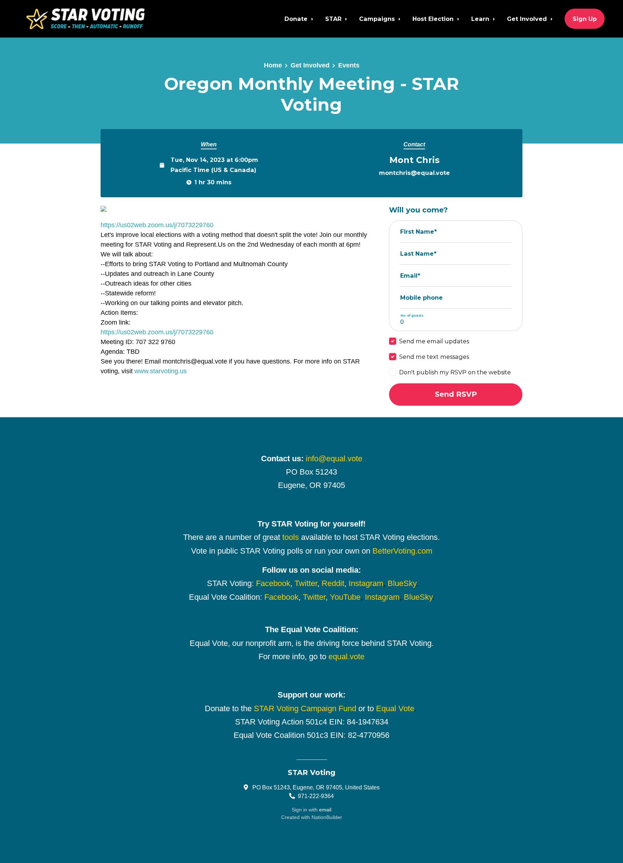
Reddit (333, 583)
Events (348, 65)
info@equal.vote (334, 458)
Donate (296, 18)
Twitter (306, 583)
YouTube (345, 597)
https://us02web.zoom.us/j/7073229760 (157, 225)
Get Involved (528, 18)
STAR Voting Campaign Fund (305, 708)
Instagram (366, 583)
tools (290, 537)
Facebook (273, 583)
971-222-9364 (316, 796)
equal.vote (346, 656)
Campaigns (378, 18)
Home (273, 65)
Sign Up (585, 18)
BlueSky (402, 583)
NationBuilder (327, 817)
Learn (481, 18)
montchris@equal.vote (414, 172)
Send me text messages (434, 356)
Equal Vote (395, 708)
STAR (334, 18)
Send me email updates (434, 341)
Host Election (433, 18)
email (325, 810)
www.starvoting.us (160, 371)
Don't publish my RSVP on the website (455, 372)
